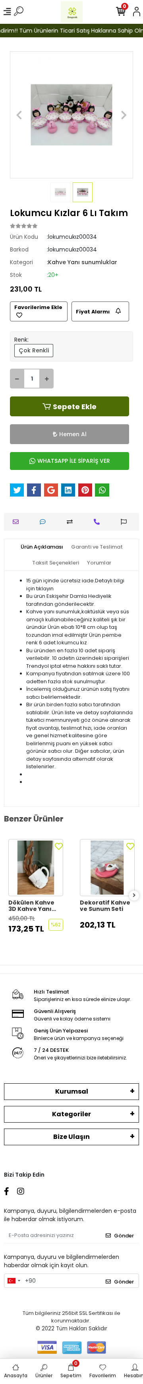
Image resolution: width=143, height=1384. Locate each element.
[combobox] (13, 1280)
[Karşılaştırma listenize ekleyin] (72, 522)
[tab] (42, 547)
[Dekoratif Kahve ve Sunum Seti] (107, 868)
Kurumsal (71, 1091)
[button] (19, 114)
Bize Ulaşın (71, 1136)
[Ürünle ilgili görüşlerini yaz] (45, 522)
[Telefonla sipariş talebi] (99, 522)
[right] (134, 895)
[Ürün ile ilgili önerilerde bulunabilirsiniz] (126, 522)
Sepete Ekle (75, 407)
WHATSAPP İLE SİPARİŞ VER (73, 461)
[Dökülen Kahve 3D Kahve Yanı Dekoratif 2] (36, 868)
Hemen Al (73, 434)
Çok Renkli (34, 350)
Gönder (124, 1235)
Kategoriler (71, 1114)
